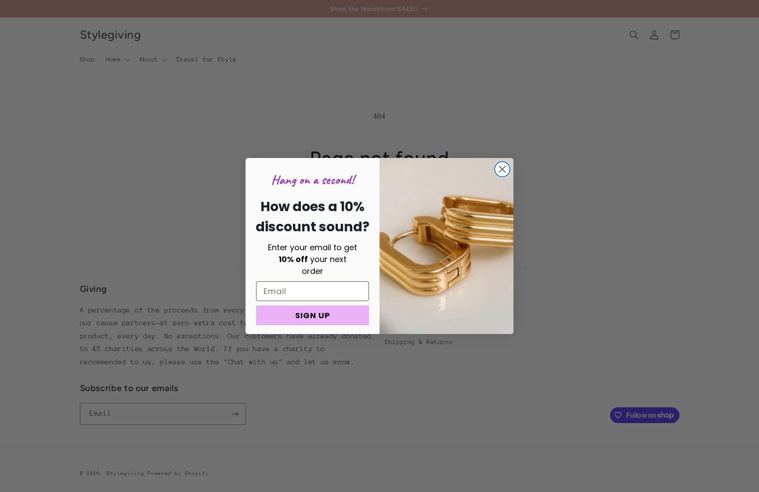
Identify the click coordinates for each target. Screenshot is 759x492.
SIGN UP (312, 315)
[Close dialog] (502, 169)
